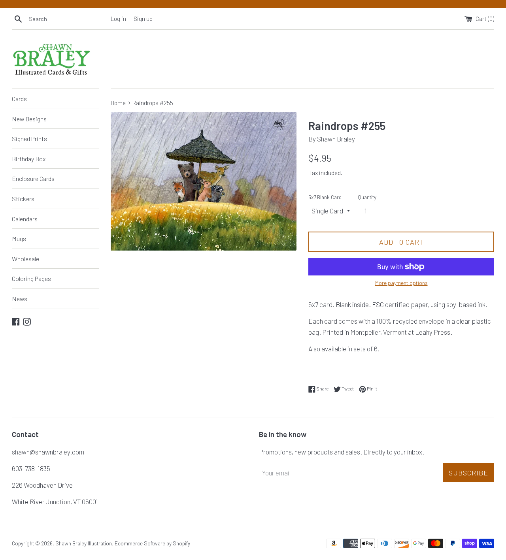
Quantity (367, 197)
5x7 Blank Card (325, 197)
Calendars (25, 218)
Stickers (23, 198)
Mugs (19, 238)
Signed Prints (29, 138)
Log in (118, 18)
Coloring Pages (31, 278)
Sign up (143, 18)
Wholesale (25, 258)
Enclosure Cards (33, 178)
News (19, 298)
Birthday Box (28, 158)
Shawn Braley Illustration (83, 543)
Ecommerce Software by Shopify (152, 543)
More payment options (401, 282)
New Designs (29, 119)
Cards (19, 98)
